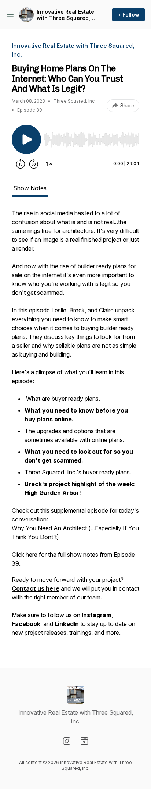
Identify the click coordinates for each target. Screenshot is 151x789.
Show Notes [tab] (30, 188)
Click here (24, 554)
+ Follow (128, 14)
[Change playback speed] (49, 164)
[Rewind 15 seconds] (20, 164)
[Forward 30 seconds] (34, 164)
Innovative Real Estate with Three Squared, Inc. (65, 14)
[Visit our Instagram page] (66, 741)
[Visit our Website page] (84, 741)
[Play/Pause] (26, 139)
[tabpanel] (75, 426)
